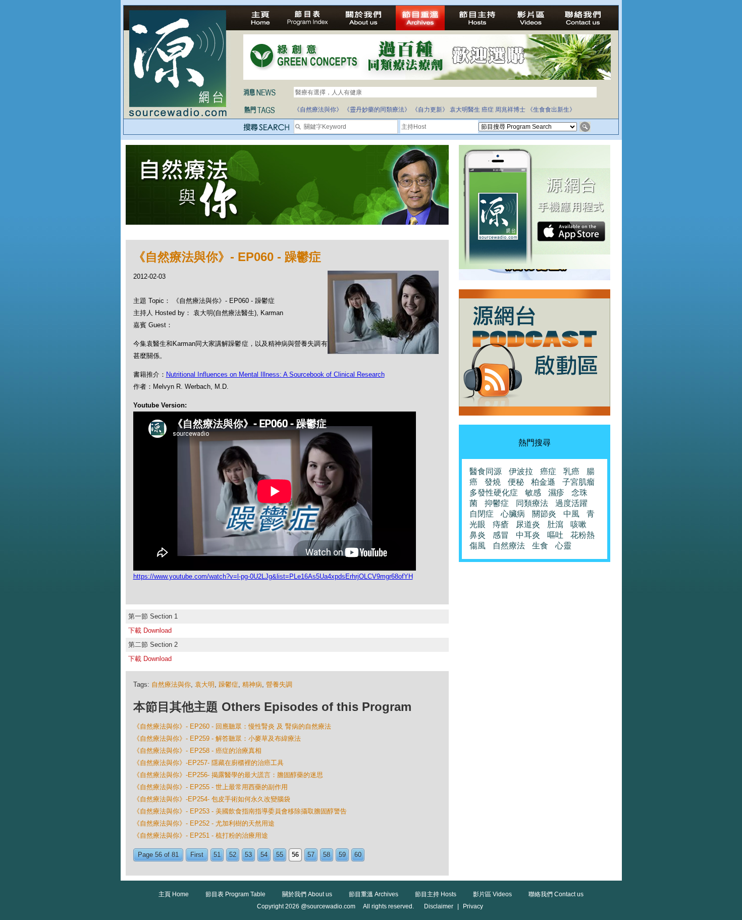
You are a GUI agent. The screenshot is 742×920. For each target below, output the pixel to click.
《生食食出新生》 (551, 109)
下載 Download (150, 630)
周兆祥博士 (510, 109)
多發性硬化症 (493, 492)
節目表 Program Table (235, 894)
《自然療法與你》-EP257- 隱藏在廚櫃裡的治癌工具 (208, 762)
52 (232, 854)
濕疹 (556, 492)
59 (342, 854)
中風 (571, 513)
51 (217, 854)
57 (310, 854)
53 (248, 854)
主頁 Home (173, 894)
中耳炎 (528, 535)
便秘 (516, 482)
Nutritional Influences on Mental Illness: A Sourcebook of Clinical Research (275, 374)
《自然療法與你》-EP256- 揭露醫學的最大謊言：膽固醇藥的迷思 (228, 775)
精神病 (252, 684)
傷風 (477, 545)
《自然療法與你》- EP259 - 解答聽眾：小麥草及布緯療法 (217, 738)
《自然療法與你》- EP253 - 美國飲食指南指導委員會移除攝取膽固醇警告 (240, 811)
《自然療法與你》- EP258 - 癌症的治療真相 (197, 750)
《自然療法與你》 (318, 109)
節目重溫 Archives (373, 894)
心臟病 (513, 513)
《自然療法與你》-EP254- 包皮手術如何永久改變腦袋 (211, 799)
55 (279, 854)
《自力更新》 (430, 109)
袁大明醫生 (465, 109)
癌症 (488, 109)
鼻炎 (477, 535)
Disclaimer (438, 906)
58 (326, 854)
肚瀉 (555, 524)
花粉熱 (582, 535)
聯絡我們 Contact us (556, 894)
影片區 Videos (492, 894)
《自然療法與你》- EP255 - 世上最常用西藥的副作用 (210, 787)
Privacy (473, 906)
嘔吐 (555, 535)
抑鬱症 (497, 503)
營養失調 (279, 684)
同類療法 (532, 503)
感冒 (501, 535)
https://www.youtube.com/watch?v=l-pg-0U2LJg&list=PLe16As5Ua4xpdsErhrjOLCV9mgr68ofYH (273, 576)
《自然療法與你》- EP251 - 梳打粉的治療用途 (200, 835)
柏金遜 (543, 482)
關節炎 (544, 513)
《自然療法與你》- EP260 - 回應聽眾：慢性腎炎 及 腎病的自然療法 (232, 726)
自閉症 (481, 513)
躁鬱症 (228, 684)
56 (295, 854)
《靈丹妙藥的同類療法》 (377, 109)
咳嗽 (578, 524)
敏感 (533, 492)
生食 (540, 545)
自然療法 (509, 545)
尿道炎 (528, 524)
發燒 (493, 482)
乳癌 (571, 471)
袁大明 (205, 684)
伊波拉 (521, 471)
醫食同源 (485, 471)
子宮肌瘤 (578, 482)
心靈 (563, 545)
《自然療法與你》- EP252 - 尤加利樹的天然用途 (204, 823)
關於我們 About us (307, 894)
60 (357, 854)
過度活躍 (571, 503)
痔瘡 (501, 524)
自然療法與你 (171, 684)
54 (264, 854)
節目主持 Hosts (435, 894)
